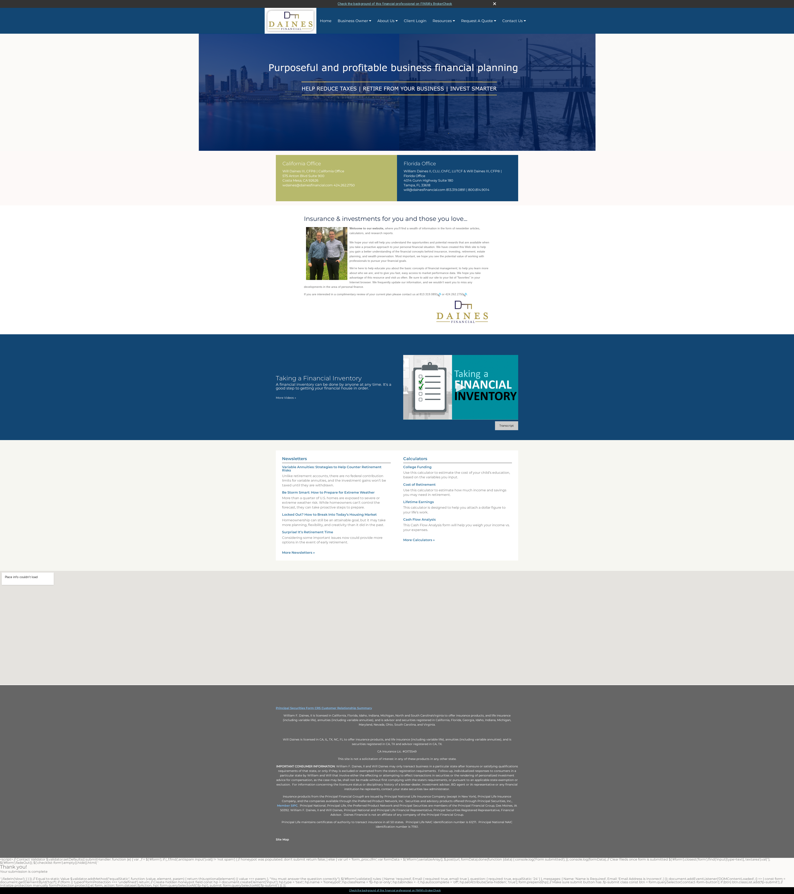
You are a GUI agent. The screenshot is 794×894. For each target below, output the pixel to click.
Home (325, 21)
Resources (442, 21)
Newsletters (294, 458)
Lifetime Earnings (418, 502)
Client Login (415, 21)
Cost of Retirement (419, 485)
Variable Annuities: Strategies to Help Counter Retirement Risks (331, 468)
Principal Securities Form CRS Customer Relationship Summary (324, 708)
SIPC (294, 805)
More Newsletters (298, 553)
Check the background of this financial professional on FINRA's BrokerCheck (395, 4)
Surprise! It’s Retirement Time (307, 532)
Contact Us (512, 21)
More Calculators (419, 540)
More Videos (286, 397)
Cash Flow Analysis (419, 519)
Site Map (282, 839)
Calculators (415, 458)
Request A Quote (477, 21)
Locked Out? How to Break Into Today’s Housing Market (329, 515)
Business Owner (353, 21)
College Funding (417, 467)
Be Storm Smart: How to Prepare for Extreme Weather (328, 492)
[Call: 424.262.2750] (465, 294)
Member (284, 805)
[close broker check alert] (494, 3)
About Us (386, 21)
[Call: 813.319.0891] (439, 294)
